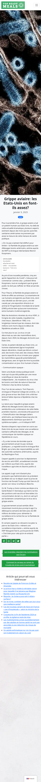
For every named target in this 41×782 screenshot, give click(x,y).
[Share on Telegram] (13, 541)
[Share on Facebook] (4, 541)
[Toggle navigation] (37, 5)
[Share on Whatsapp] (9, 541)
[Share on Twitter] (18, 541)
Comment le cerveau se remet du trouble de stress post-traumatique (20, 563)
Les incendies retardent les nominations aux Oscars (21, 553)
